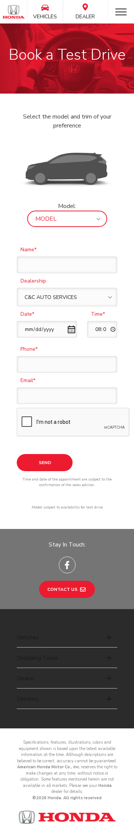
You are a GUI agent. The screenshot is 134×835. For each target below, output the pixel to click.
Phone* (29, 349)
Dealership (33, 280)
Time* (98, 314)
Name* (28, 249)
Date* (27, 314)
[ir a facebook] (67, 565)
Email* (27, 380)
